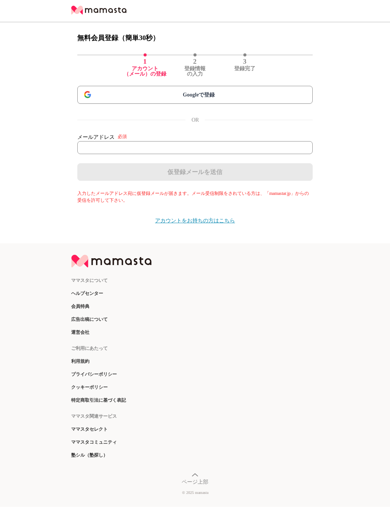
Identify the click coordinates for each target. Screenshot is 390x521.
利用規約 (80, 361)
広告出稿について (89, 319)
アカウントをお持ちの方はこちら (195, 221)
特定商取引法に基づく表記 (98, 400)
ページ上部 (195, 482)
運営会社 (80, 332)
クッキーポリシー (89, 387)
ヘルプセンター (87, 293)
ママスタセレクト (89, 429)
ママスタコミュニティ (94, 442)
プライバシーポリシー (94, 374)
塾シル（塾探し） (89, 455)
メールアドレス (102, 137)
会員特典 (80, 306)
